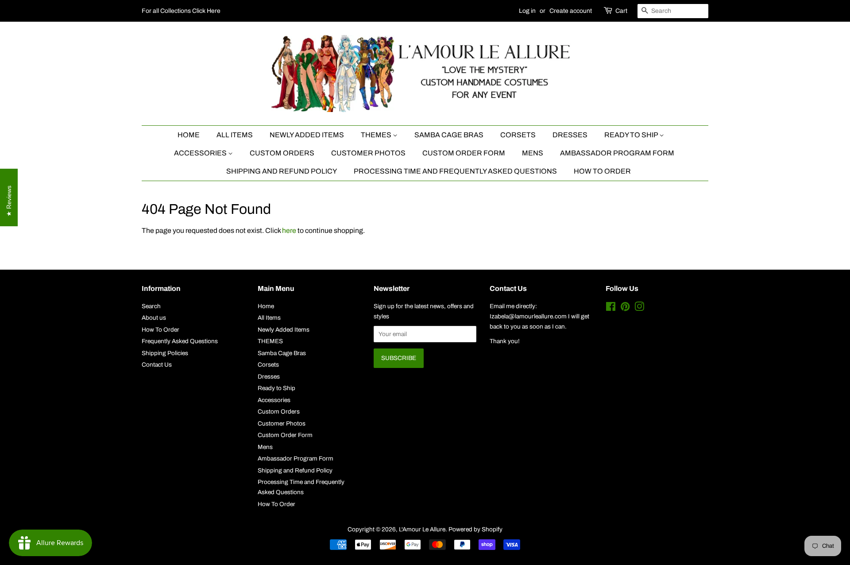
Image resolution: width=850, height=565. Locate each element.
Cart (621, 11)
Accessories (201, 153)
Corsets (518, 135)
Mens (532, 153)
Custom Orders (282, 153)
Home (189, 135)
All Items (234, 135)
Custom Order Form (463, 153)
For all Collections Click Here (181, 11)
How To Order (602, 171)
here (289, 230)
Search (151, 306)
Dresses (569, 135)
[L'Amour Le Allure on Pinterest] (625, 308)
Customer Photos (368, 153)
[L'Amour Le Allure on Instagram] (639, 308)
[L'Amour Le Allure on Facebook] (611, 308)
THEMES (377, 135)
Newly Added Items (307, 135)
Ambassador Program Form (617, 153)
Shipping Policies (165, 353)
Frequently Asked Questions (180, 341)
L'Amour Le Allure (422, 529)
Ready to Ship (631, 135)
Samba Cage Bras (448, 135)
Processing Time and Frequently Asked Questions (455, 171)
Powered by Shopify (475, 529)
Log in (527, 11)
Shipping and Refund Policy (281, 171)
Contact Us (157, 364)
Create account (570, 11)
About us (154, 317)
